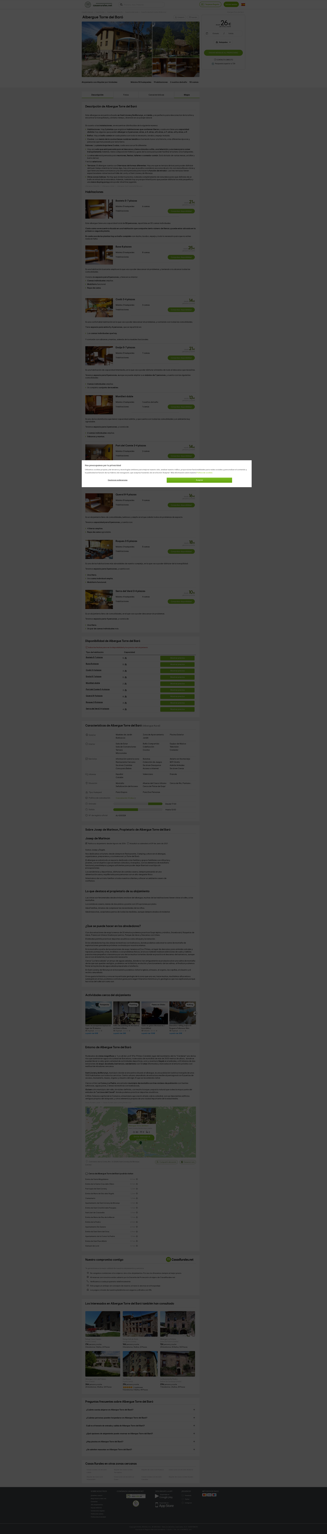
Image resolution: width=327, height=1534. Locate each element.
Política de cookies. (205, 473)
